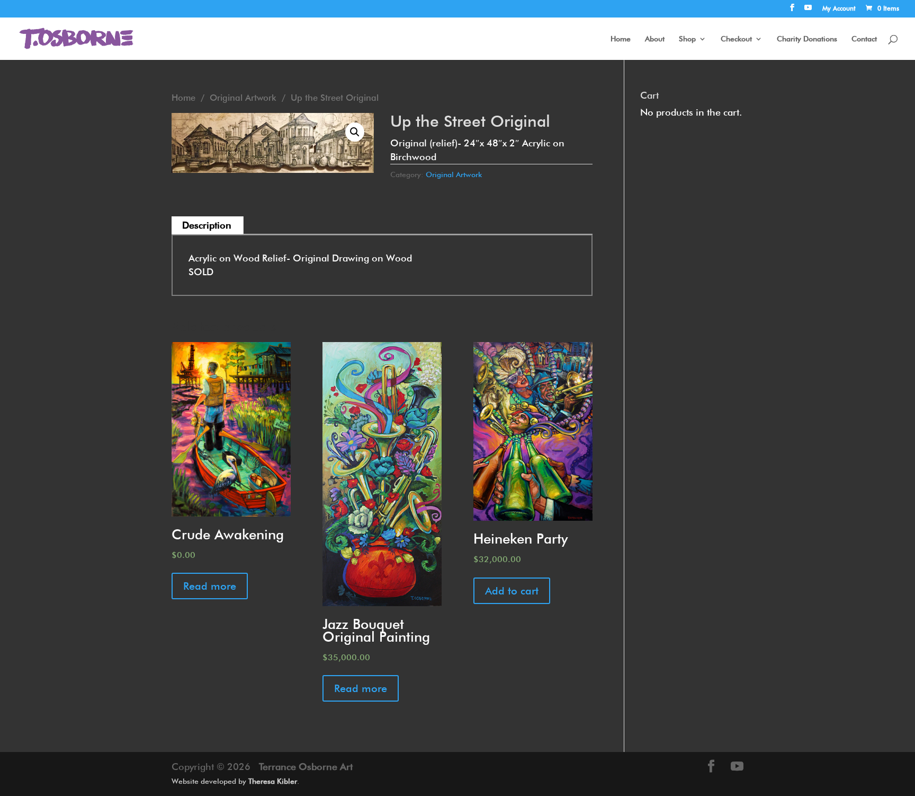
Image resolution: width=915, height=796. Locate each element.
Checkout (736, 39)
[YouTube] (808, 11)
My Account (839, 8)
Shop (687, 39)
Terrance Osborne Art (306, 766)
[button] (354, 132)
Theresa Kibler (272, 781)
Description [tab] (206, 225)
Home (621, 39)
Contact (864, 39)
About (655, 39)
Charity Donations (807, 39)
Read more (209, 586)
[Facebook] (792, 11)
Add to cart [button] (512, 590)
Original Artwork (243, 97)
